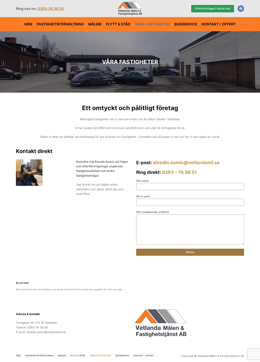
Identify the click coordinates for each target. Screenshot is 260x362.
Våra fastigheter (152, 24)
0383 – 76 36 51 (179, 172)
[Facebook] (241, 8)
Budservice (185, 24)
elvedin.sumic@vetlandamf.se (186, 162)
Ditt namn (142, 181)
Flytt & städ (118, 24)
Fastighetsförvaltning (60, 24)
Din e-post (143, 196)
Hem (28, 24)
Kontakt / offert (219, 24)
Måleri (95, 24)
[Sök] (242, 24)
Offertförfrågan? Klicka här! (212, 8)
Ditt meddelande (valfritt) (152, 212)
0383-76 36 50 (50, 9)
